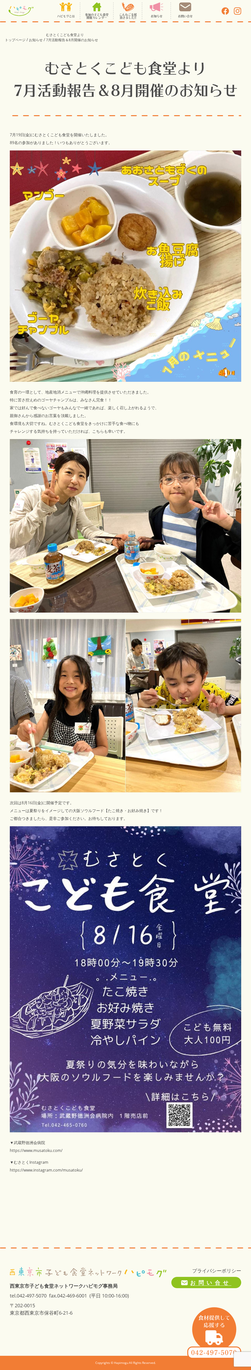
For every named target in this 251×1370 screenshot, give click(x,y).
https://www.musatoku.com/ (36, 1150)
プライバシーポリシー (216, 1270)
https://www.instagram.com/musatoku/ (46, 1170)
